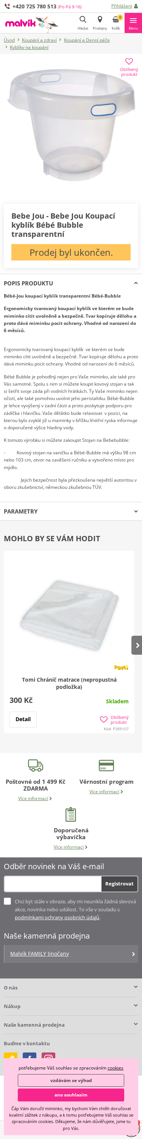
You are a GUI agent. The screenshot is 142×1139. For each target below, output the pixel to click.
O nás (10, 987)
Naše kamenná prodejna (34, 1024)
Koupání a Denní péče (87, 40)
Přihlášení (121, 6)
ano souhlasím (71, 1095)
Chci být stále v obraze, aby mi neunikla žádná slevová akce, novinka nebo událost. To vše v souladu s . (75, 909)
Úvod (9, 40)
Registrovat (119, 883)
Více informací (33, 798)
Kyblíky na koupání (29, 47)
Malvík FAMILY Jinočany (39, 953)
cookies (115, 1068)
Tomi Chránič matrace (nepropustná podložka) (69, 683)
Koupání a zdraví (39, 40)
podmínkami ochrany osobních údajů (57, 917)
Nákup (12, 1006)
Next (136, 645)
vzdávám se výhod (71, 1080)
